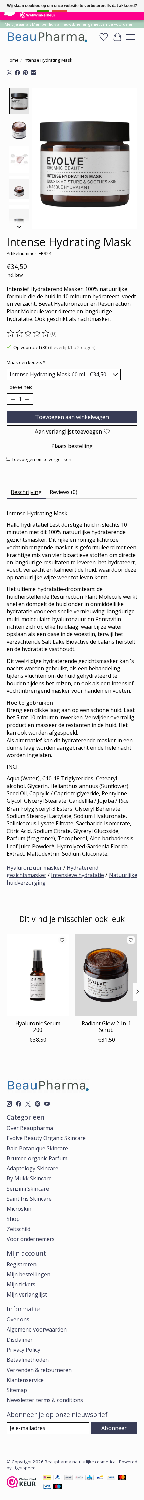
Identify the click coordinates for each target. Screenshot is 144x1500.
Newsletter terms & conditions (45, 1400)
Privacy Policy (23, 1349)
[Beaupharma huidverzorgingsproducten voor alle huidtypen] (47, 37)
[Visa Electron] (47, 1487)
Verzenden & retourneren (39, 1370)
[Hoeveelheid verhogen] (27, 399)
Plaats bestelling (72, 446)
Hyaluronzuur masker (34, 867)
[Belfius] (79, 1478)
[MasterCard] (122, 1478)
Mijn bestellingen (28, 1274)
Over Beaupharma (30, 1128)
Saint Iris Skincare (29, 1198)
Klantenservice (25, 1380)
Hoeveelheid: (20, 387)
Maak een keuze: (26, 362)
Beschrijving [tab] (26, 492)
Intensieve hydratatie (77, 875)
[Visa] (111, 1478)
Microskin (19, 1208)
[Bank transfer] (68, 1478)
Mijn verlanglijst (27, 1294)
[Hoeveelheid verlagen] (13, 399)
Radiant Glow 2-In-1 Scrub (106, 1027)
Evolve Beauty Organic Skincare (46, 1138)
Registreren (22, 1264)
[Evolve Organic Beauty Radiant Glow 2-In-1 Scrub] (106, 975)
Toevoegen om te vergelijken (41, 459)
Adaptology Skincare (32, 1168)
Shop (13, 1219)
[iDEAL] (47, 1478)
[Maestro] (57, 1487)
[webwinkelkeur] (21, 1485)
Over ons (18, 1319)
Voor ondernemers (31, 1239)
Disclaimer (20, 1339)
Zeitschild (18, 1229)
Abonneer (114, 1428)
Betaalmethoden (28, 1359)
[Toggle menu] (130, 37)
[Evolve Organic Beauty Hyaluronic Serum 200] (38, 975)
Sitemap (17, 1390)
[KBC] (89, 1478)
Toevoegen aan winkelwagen (72, 417)
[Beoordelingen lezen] (28, 334)
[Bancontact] (100, 1478)
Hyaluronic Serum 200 (37, 1027)
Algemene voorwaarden (37, 1329)
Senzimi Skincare (28, 1188)
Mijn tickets (21, 1284)
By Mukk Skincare (29, 1178)
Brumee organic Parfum (37, 1158)
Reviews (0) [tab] (63, 492)
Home (13, 60)
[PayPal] (57, 1478)
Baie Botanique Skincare (37, 1148)
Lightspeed (24, 1468)
